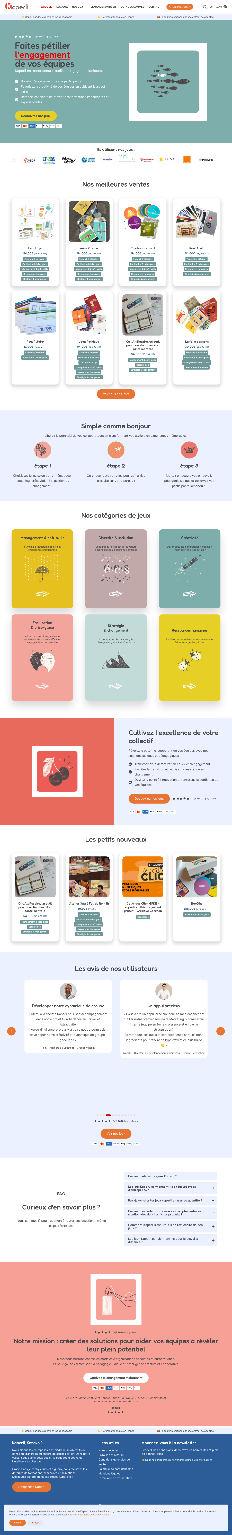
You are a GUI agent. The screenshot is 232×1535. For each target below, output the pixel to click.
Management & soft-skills (35, 269)
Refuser (35, 1522)
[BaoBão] (196, 876)
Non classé (143, 917)
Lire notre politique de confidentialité (88, 1514)
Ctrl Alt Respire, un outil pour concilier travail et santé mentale (143, 345)
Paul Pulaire (35, 341)
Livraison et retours (111, 1455)
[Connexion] (211, 7)
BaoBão (197, 903)
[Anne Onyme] (89, 221)
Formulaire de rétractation (115, 1478)
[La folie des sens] (196, 314)
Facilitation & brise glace (34, 264)
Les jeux (62, 6)
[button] (35, 238)
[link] (46, 17)
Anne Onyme (89, 248)
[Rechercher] (205, 7)
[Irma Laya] (35, 221)
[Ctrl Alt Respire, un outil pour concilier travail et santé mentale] (142, 314)
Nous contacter (108, 1450)
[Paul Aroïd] (196, 221)
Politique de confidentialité (116, 1469)
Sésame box (142, 365)
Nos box (77, 6)
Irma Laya (35, 248)
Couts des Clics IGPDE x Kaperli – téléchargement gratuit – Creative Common (143, 907)
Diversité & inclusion (34, 259)
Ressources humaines (34, 274)
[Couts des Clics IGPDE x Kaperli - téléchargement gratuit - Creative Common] (142, 876)
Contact (154, 6)
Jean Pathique (89, 341)
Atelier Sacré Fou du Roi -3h (89, 903)
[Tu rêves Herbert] (142, 221)
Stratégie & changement (35, 279)
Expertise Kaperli (182, 6)
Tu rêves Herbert (143, 248)
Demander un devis (104, 6)
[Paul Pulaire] (35, 314)
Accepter (17, 1522)
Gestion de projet (89, 362)
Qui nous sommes (132, 6)
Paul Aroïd (196, 248)
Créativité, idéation (88, 259)
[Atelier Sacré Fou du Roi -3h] (89, 876)
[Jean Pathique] (89, 314)
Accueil (46, 6)
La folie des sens (197, 341)
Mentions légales (109, 1473)
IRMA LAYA (177, 1065)
